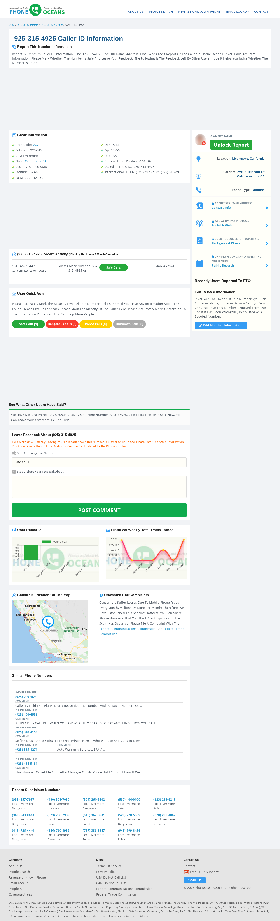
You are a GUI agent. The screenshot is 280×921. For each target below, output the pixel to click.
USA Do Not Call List (111, 877)
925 (11, 25)
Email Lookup (237, 11)
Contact (261, 11)
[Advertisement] (140, 99)
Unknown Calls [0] (129, 324)
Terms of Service (109, 866)
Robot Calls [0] (96, 324)
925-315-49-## (52, 25)
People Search (161, 11)
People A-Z (16, 889)
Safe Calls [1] (28, 324)
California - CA (35, 161)
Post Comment (99, 510)
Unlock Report (231, 144)
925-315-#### (27, 25)
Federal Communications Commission (127, 629)
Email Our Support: (204, 872)
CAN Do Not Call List (111, 883)
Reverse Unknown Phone (199, 11)
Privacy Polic (105, 872)
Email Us (194, 880)
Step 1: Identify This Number (35, 453)
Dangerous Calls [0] (62, 324)
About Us (135, 11)
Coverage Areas (20, 894)
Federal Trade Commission (116, 894)
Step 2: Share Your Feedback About (40, 472)
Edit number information (222, 325)
